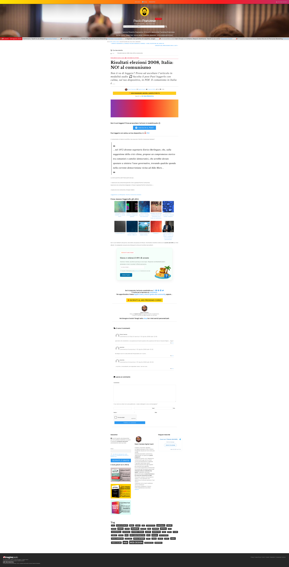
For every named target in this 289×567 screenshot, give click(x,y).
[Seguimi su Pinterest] (152, 96)
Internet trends (137, 532)
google (163, 528)
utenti (166, 538)
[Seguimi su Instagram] (143, 96)
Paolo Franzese (132, 89)
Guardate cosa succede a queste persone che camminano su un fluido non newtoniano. (156, 216)
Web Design (136, 542)
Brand (131, 525)
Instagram (126, 532)
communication (151, 525)
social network (139, 538)
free (149, 528)
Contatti (267, 557)
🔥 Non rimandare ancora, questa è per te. (144, 93)
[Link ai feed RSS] (153, 96)
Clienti (263, 557)
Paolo (144, 20)
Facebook (135, 529)
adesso (137, 489)
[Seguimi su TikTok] (146, 96)
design (120, 528)
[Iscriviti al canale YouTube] (145, 96)
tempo (148, 538)
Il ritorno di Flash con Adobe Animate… (144, 234)
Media (164, 532)
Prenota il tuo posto (81, 39)
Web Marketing (149, 542)
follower (143, 528)
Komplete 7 (156, 233)
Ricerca (121, 535)
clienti (138, 525)
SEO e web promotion (137, 535)
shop (145, 318)
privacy (136, 270)
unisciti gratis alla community (154, 294)
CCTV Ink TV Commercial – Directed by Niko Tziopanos (168, 215)
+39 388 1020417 (282, 2)
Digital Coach (120, 35)
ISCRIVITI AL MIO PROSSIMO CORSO (145, 300)
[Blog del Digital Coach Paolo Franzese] (144, 15)
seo (126, 535)
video (173, 538)
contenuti (161, 525)
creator (114, 528)
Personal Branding (149, 35)
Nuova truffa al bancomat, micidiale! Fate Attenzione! (144, 215)
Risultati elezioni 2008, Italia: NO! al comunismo (130, 53)
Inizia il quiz (126, 275)
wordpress (158, 542)
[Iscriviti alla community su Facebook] (142, 96)
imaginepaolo (116, 532)
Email (112, 448)
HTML (170, 528)
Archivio (284, 557)
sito (148, 535)
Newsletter (272, 557)
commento (153, 292)
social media (128, 538)
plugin (175, 532)
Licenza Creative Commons (34, 563)
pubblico (114, 535)
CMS (143, 525)
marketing (156, 532)
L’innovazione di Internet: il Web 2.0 (132, 234)
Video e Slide (116, 542)
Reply (173, 355)
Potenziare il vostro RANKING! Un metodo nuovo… (120, 215)
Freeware (155, 528)
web (125, 542)
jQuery (148, 532)
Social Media (138, 35)
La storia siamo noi (120, 233)
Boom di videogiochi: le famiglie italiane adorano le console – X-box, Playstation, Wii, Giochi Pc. (137, 43)
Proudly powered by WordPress (9, 563)
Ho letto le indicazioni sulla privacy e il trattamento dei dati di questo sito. (119, 455)
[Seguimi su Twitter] (150, 96)
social (154, 535)
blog (113, 525)
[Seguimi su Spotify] (149, 96)
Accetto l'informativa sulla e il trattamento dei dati (136, 270)
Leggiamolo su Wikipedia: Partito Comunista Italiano (126, 194)
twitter (160, 538)
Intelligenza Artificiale (165, 35)
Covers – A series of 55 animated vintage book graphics (132, 215)
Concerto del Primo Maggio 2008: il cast (166, 45)
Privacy (252, 557)
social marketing (117, 538)
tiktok (154, 538)
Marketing (129, 35)
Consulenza (278, 557)
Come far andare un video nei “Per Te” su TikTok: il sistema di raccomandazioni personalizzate (168, 236)
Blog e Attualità (122, 525)
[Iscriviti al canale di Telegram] (4, 562)
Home (111, 41)
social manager (164, 535)
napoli (169, 532)
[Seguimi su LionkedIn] (147, 96)
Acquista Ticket (193, 39)
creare (169, 525)
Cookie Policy (258, 557)
